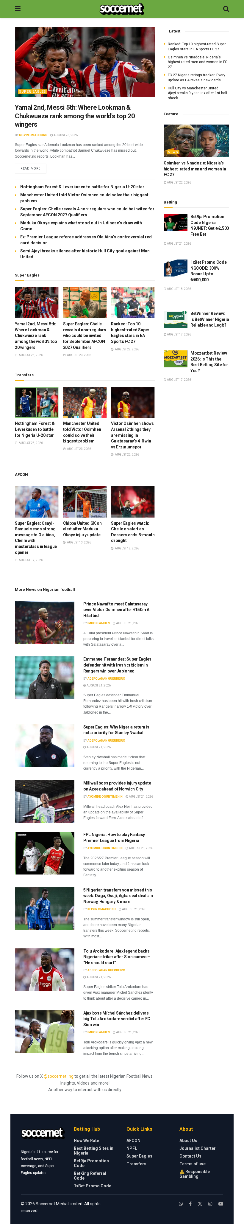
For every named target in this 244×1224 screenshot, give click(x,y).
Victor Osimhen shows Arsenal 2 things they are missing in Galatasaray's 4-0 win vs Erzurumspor (132, 435)
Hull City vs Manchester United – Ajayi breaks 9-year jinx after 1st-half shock (197, 93)
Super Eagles (32, 92)
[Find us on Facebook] (190, 1203)
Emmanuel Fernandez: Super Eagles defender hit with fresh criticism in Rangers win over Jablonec (117, 665)
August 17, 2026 (178, 334)
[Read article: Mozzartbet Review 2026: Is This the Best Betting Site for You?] (175, 358)
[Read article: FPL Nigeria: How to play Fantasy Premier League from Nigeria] (44, 853)
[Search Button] (226, 9)
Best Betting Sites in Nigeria (93, 1150)
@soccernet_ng (58, 1076)
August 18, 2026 (178, 289)
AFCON (133, 1140)
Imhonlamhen (98, 623)
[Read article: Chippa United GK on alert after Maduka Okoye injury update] (85, 502)
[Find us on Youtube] (220, 1203)
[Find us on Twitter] (200, 1203)
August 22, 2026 (178, 182)
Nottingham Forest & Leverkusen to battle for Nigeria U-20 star (82, 186)
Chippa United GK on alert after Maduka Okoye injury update (82, 529)
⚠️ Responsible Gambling (194, 1174)
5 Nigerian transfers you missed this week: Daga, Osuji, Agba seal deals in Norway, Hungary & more (118, 896)
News (173, 152)
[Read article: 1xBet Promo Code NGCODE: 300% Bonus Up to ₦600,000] (175, 268)
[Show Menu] (18, 9)
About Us (188, 1140)
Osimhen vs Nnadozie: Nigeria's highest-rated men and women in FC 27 (197, 62)
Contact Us (190, 1156)
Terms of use (192, 1163)
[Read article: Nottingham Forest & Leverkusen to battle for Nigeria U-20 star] (37, 402)
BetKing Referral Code (90, 1175)
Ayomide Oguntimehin (105, 796)
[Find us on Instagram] (210, 1203)
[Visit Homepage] (121, 9)
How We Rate (86, 1140)
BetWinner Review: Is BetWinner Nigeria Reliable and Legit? (209, 319)
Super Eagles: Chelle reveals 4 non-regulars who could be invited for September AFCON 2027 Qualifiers (84, 335)
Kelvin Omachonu (33, 135)
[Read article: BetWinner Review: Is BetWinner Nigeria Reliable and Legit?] (175, 319)
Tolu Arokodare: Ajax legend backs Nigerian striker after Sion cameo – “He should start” (116, 957)
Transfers (136, 1163)
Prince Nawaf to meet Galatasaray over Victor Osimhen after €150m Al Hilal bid (116, 610)
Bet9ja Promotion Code (91, 1163)
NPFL (131, 1148)
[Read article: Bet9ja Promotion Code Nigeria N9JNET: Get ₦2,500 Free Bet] (175, 222)
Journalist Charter (197, 1148)
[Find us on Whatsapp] (181, 1203)
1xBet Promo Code (92, 1185)
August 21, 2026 (127, 623)
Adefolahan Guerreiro (106, 678)
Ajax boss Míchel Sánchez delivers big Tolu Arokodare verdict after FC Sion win (116, 1019)
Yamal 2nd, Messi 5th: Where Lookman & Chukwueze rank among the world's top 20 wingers (75, 116)
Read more (33, 168)
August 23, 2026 (65, 135)
